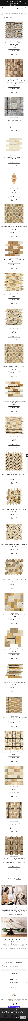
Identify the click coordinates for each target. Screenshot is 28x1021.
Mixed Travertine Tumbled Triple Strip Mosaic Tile (14, 823)
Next (18, 878)
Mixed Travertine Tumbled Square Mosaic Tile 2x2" (14, 788)
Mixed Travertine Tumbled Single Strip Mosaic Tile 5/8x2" (14, 717)
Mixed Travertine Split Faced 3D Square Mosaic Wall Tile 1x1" (14, 227)
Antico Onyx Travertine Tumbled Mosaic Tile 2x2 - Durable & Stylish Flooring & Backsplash (14, 81)
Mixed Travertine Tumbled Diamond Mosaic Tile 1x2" (14, 474)
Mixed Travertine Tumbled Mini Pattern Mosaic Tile (14, 614)
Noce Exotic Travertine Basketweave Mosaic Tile (14, 858)
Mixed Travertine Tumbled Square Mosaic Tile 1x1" (14, 753)
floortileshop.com (14, 41)
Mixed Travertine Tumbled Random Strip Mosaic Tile (14, 682)
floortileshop (6, 8)
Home (14, 12)
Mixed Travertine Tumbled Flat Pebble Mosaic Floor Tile (14, 544)
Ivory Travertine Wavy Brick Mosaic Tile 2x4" (14, 157)
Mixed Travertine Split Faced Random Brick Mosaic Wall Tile (14, 330)
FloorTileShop (17, 1000)
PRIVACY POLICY (10, 1017)
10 (14, 878)
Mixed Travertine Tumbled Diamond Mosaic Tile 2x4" (14, 509)
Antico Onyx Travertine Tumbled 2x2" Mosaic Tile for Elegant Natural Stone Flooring (14, 119)
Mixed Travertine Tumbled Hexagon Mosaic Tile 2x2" (14, 579)
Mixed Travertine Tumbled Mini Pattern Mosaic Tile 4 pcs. (14, 650)
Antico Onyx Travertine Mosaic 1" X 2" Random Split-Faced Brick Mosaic (14, 43)
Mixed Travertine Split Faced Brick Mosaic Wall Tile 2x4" (14, 260)
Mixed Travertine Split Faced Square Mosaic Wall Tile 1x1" (14, 367)
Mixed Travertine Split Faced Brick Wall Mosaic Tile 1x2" (14, 295)
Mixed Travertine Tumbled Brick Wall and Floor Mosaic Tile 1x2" (14, 438)
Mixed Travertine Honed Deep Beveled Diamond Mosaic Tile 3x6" (14, 190)
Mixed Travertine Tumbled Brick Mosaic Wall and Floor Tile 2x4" (14, 402)
